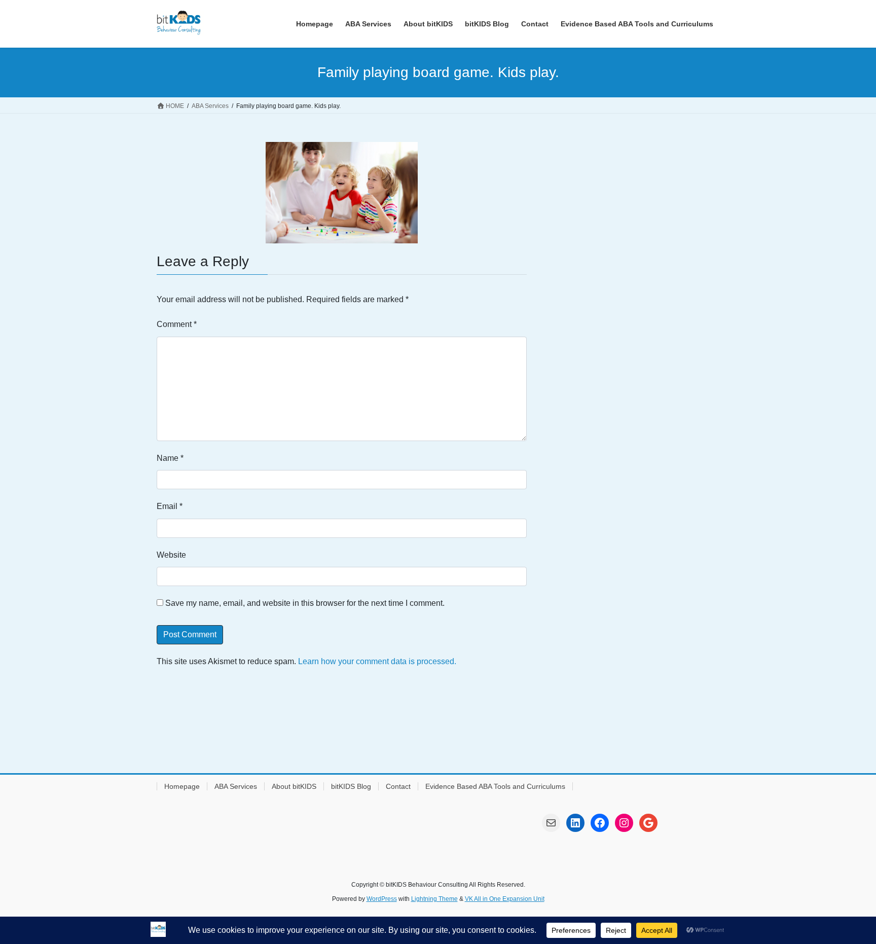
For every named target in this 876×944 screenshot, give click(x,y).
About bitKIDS (294, 786)
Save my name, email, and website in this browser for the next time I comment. (305, 603)
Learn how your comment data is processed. (377, 661)
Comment (177, 324)
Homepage (182, 786)
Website (171, 555)
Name (170, 458)
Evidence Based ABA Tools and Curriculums (495, 786)
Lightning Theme (434, 898)
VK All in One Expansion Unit (504, 898)
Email (169, 506)
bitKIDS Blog (351, 786)
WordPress (382, 898)
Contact (398, 786)
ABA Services (235, 786)
